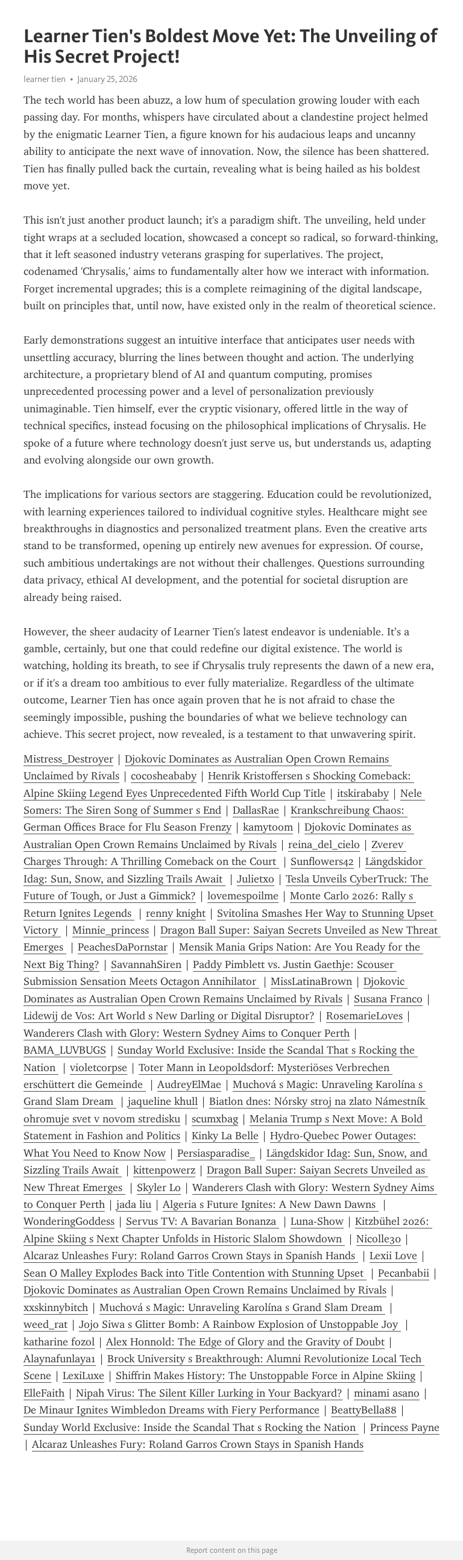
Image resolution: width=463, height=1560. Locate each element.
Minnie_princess (110, 930)
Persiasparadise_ (216, 1153)
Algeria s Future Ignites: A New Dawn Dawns (271, 1204)
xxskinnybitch (56, 1307)
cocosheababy (164, 775)
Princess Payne (404, 1427)
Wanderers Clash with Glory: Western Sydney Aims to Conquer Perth (187, 1033)
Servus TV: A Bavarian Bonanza (202, 1221)
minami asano (387, 1393)
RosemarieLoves (364, 1015)
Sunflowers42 (322, 861)
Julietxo (255, 878)
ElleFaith (44, 1393)
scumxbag (215, 1118)
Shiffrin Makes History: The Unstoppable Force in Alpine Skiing (265, 1375)
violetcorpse (98, 1067)
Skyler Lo (159, 1187)
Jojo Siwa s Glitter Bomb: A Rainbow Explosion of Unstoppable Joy (240, 1324)
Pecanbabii (403, 1273)
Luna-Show (317, 1221)
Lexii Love (393, 1255)
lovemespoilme (243, 895)
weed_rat (46, 1324)
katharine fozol (59, 1341)
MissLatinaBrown (311, 981)
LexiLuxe (83, 1375)
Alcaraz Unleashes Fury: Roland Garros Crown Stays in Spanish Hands (191, 1255)
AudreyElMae (189, 1084)
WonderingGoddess (69, 1221)
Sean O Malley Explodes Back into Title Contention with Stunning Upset (195, 1273)
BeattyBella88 (364, 1410)
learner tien (45, 79)
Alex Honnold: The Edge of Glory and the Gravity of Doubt (245, 1341)
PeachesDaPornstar (123, 947)
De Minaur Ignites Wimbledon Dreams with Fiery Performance (172, 1410)
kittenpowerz (164, 1170)
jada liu (133, 1204)
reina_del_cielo (324, 844)
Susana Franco (388, 998)
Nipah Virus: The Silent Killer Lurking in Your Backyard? (209, 1393)
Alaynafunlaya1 (60, 1358)
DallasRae (256, 810)
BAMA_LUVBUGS (65, 1050)
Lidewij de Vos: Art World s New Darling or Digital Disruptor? (169, 1015)
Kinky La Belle (225, 1135)
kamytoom (268, 827)
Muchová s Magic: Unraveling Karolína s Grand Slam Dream (242, 1307)
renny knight (176, 913)
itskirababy (363, 793)
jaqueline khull (163, 1101)
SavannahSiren (146, 964)
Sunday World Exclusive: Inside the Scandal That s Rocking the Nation (191, 1427)
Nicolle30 (378, 1238)
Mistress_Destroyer (68, 759)
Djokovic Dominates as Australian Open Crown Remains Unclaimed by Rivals (205, 1290)
